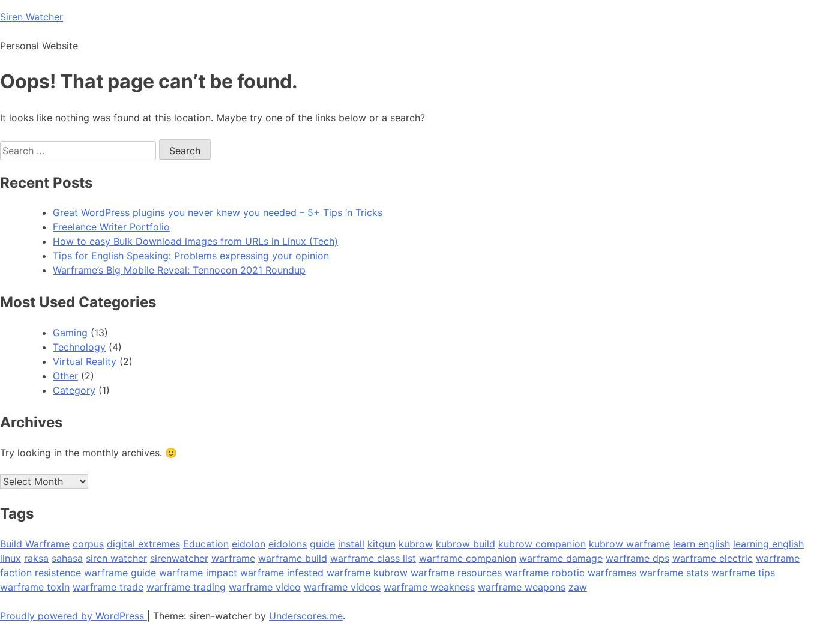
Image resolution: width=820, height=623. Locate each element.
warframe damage (561, 558)
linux (10, 558)
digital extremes (143, 544)
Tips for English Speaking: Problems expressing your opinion (191, 256)
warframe (233, 558)
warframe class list (373, 558)
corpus (88, 544)
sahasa (67, 558)
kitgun (381, 544)
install (351, 544)
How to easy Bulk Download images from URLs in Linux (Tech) (195, 241)
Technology (79, 347)
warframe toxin (35, 587)
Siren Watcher (31, 17)
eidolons (287, 544)
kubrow (416, 544)
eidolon (248, 544)
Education (206, 544)
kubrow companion (542, 544)
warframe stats (673, 573)
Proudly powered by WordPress (73, 616)
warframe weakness (429, 587)
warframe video (265, 587)
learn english (701, 544)
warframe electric (712, 558)
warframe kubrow (367, 573)
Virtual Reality (84, 361)
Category (74, 390)
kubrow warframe (629, 544)
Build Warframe (35, 544)
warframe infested (282, 573)
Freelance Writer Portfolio (111, 227)
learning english (768, 544)
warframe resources (456, 573)
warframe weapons (521, 587)
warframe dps (637, 558)
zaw (577, 587)
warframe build (292, 558)
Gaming (70, 333)
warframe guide (120, 573)
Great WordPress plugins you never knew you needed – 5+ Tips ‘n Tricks (217, 212)
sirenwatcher (179, 558)
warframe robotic (545, 573)
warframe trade (108, 587)
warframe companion (467, 558)
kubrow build (465, 544)
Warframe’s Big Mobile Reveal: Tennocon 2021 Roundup (179, 270)
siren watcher (116, 558)
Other (65, 376)
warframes (612, 573)
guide (322, 544)
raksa (36, 558)
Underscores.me (306, 616)
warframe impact (198, 573)
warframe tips (743, 573)
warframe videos (342, 587)
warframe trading (186, 587)
